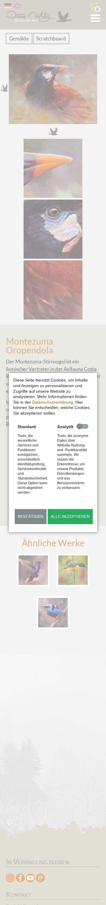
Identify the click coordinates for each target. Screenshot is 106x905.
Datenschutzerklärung (52, 402)
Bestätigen (31, 516)
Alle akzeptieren (70, 516)
